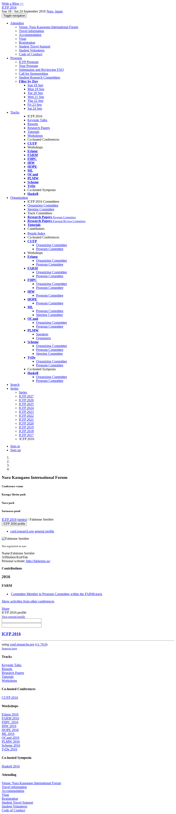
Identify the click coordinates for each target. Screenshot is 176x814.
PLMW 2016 (11, 741)
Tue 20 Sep (35, 93)
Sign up (15, 450)
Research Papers (38, 128)
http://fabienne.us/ (37, 561)
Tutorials (33, 132)
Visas (22, 38)
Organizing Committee (42, 205)
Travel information (31, 31)
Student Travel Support (34, 46)
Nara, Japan (55, 11)
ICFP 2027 (26, 396)
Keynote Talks (37, 120)
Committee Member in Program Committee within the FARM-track (56, 594)
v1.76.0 (41, 644)
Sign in (15, 446)
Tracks (14, 112)
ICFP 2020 (26, 423)
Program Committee (49, 249)
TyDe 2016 (9, 749)
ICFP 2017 (26, 435)
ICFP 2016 (9, 519)
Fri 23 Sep (34, 104)
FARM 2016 (10, 718)
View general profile (13, 616)
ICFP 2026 (26, 400)
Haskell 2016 (11, 766)
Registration (27, 42)
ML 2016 (8, 734)
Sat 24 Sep (34, 108)
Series (23, 392)
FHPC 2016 (10, 722)
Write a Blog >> (13, 3)
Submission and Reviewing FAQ (41, 70)
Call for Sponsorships (33, 73)
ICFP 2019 (26, 427)
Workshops (35, 135)
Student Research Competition (39, 77)
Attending (17, 23)
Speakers (42, 334)
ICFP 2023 (26, 412)
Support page (9, 648)
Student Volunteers (31, 50)
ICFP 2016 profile (14, 523)
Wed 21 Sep (35, 97)
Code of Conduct (30, 54)
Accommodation (30, 35)
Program (16, 58)
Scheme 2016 (11, 745)
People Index (36, 233)
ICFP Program (28, 62)
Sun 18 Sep (35, 85)
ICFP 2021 (26, 419)
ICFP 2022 (26, 415)
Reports (32, 124)
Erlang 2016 (10, 714)
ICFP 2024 (26, 408)
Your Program (28, 66)
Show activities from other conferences (28, 601)
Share (5, 608)
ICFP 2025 (26, 404)
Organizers (43, 338)
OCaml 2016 (10, 737)
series (22, 519)
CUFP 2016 (10, 697)
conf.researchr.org (22, 644)
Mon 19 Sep (35, 89)
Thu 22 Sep (35, 101)
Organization (19, 197)
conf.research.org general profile (32, 531)
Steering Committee (40, 209)
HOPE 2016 (10, 730)
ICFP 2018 (26, 431)
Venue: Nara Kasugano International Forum (48, 27)
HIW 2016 (9, 726)
